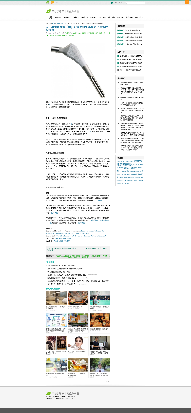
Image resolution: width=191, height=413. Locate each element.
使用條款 (63, 396)
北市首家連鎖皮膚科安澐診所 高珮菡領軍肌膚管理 (65, 269)
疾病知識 (120, 17)
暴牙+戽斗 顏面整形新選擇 (77, 351)
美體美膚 (67, 17)
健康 (132, 161)
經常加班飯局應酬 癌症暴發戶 (99, 329)
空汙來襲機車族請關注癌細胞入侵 (56, 374)
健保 (129, 161)
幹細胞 (121, 168)
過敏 (139, 177)
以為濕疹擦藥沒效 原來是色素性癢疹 (61, 265)
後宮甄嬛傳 (90, 33)
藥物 (125, 177)
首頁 (53, 23)
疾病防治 (137, 171)
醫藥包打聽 (139, 17)
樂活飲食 (84, 17)
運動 (136, 177)
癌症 (141, 171)
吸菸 (132, 165)
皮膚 (122, 174)
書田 (118, 171)
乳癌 (120, 161)
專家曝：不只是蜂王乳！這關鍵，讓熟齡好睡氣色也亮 (66, 275)
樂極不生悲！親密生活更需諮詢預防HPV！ (62, 284)
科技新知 (111, 17)
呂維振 (66, 33)
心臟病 (126, 168)
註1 (50, 104)
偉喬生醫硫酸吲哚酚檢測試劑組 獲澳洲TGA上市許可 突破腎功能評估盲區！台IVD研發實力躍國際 (131, 148)
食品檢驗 (133, 180)
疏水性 (52, 35)
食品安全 (128, 180)
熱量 (131, 171)
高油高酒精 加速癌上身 (75, 307)
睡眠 (125, 174)
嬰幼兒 (118, 168)
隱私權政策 (71, 396)
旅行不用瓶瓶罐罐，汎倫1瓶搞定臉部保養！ (55, 307)
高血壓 (127, 183)
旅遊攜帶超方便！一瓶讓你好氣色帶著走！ (62, 278)
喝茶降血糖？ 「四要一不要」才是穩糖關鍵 (77, 374)
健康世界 (138, 161)
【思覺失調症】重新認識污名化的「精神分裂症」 (56, 352)
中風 (117, 161)
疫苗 (133, 171)
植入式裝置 (99, 33)
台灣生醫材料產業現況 (63, 238)
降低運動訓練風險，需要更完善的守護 (99, 307)
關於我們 (48, 396)
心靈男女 (93, 17)
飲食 (123, 183)
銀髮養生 (76, 17)
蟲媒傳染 (131, 177)
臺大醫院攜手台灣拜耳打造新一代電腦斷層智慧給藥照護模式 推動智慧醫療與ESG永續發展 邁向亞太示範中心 (132, 140)
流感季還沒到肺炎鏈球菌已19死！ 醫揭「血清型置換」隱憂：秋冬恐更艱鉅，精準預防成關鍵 (78, 281)
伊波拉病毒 (125, 161)
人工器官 (75, 33)
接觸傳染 (140, 168)
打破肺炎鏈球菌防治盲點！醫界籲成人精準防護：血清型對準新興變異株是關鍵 (56, 330)
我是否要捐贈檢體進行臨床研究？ (59, 272)
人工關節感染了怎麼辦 (62, 241)
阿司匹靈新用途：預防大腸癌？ (97, 248)
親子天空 (102, 17)
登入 (116, 2)
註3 (89, 131)
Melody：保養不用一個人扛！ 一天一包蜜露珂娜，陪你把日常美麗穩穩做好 (132, 110)
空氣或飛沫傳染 (131, 174)
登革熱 (118, 174)
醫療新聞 (58, 17)
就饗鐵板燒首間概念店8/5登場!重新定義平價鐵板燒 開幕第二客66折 (141, 63)
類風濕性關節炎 (61, 23)
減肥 (127, 171)
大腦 (138, 164)
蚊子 (127, 177)
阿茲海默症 (122, 180)
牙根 (105, 33)
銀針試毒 (71, 35)
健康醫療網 (123, 164)
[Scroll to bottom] (187, 2)
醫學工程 (64, 35)
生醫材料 (98, 256)
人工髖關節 (82, 33)
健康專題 (129, 17)
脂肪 (119, 177)
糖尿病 (138, 174)
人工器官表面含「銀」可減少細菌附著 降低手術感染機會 (77, 29)
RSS (56, 3)
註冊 (120, 2)
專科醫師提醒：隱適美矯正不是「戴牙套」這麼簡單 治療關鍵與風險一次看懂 (99, 352)
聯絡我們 (56, 396)
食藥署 (119, 183)
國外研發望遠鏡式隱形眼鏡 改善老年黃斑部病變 (61, 249)
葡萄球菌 (58, 35)
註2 (71, 124)
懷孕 (136, 168)
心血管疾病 (131, 168)
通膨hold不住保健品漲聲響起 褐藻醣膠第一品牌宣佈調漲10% (78, 330)
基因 (135, 165)
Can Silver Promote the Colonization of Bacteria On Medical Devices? (81, 236)
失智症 (142, 165)
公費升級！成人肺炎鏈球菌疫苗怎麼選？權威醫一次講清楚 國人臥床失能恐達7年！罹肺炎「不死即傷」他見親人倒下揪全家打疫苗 (100, 374)
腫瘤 (122, 177)
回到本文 (100, 200)
